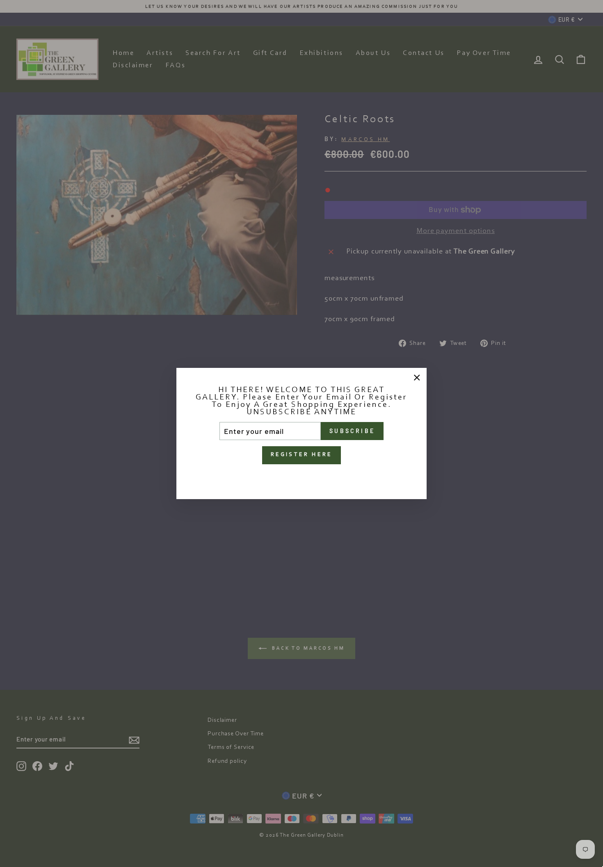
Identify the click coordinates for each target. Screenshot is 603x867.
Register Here (302, 455)
